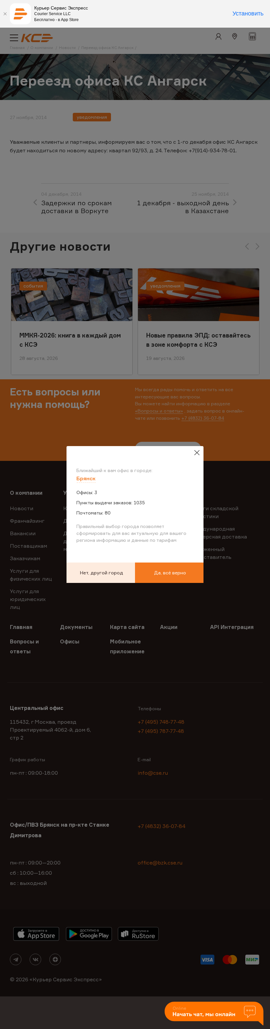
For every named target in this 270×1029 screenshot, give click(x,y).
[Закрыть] (5, 14)
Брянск (85, 478)
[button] (214, 1014)
